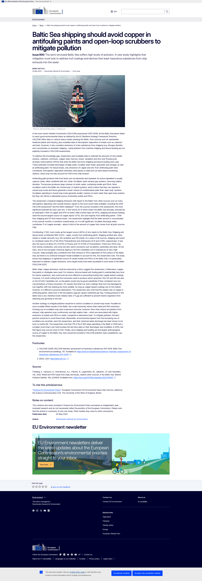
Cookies (82, 559)
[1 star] (33, 486)
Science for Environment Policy (46, 390)
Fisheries (106, 521)
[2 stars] (35, 486)
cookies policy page (77, 572)
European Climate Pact (111, 534)
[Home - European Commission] (49, 10)
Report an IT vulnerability (41, 559)
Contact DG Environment (112, 502)
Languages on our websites (65, 559)
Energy (105, 529)
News (42, 25)
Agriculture (107, 517)
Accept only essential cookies (147, 573)
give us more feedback (61, 487)
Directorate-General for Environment (72, 419)
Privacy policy (94, 559)
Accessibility (142, 502)
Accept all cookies (122, 573)
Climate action (108, 525)
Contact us (88, 555)
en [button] (115, 11)
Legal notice (107, 559)
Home (34, 25)
